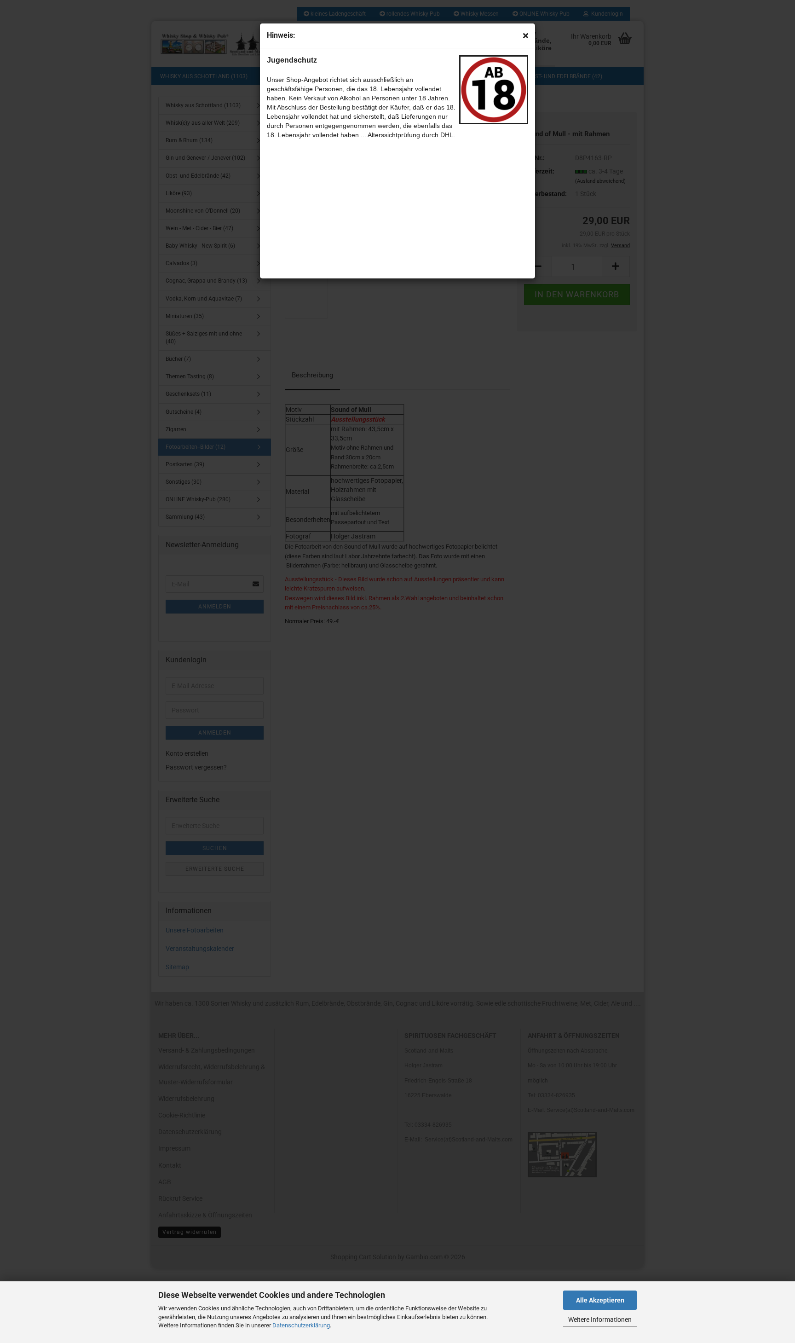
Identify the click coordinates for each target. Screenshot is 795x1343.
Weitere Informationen (600, 1319)
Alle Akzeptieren (600, 1300)
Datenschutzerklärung (301, 1325)
